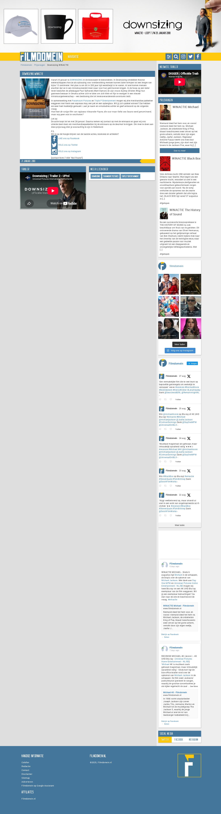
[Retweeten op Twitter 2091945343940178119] (166, 461)
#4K (180, 449)
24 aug (182, 438)
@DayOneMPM (189, 422)
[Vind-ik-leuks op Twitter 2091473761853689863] (172, 486)
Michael (178, 574)
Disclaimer (27, 774)
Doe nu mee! (180, 150)
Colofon (25, 762)
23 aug (182, 470)
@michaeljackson (167, 419)
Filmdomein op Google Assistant (38, 785)
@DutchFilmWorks (168, 481)
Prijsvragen (39, 65)
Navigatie (73, 56)
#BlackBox (168, 476)
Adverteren (27, 781)
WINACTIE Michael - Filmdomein (178, 605)
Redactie (26, 766)
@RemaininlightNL (190, 392)
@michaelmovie (170, 414)
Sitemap (26, 777)
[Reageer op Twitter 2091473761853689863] (160, 486)
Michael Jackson (169, 580)
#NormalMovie (192, 387)
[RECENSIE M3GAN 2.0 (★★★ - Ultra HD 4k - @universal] (191, 328)
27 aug (182, 376)
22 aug (182, 494)
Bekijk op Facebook (170, 634)
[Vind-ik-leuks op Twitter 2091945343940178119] (172, 461)
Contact (25, 770)
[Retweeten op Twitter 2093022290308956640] (166, 399)
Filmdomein (26, 65)
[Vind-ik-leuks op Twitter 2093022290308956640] (172, 399)
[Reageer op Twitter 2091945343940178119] (160, 461)
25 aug (182, 408)
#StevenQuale (165, 479)
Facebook (179, 739)
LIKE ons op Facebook (68, 138)
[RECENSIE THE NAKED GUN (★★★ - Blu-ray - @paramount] (168, 284)
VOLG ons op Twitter (68, 144)
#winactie (171, 416)
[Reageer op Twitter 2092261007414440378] (160, 429)
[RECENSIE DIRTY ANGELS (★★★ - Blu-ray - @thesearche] (168, 328)
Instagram (193, 739)
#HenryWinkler (180, 390)
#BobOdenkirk (165, 390)
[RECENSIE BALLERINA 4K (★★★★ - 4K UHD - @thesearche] (191, 284)
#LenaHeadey (193, 390)
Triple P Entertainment (105, 100)
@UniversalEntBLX (168, 425)
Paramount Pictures (81, 100)
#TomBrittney (179, 479)
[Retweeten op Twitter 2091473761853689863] (166, 486)
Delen (166, 637)
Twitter (165, 739)
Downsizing (96, 176)
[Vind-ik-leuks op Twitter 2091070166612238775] (172, 515)
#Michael (181, 416)
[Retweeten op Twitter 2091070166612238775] (166, 515)
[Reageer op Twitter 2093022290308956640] (160, 399)
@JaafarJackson (184, 419)
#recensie (179, 387)
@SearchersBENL (173, 392)
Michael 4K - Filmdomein (175, 692)
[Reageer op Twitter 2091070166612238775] (160, 515)
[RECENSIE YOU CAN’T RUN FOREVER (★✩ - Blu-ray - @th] (191, 306)
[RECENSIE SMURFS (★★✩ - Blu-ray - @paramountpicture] (168, 306)
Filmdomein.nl (29, 798)
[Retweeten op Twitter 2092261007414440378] (166, 429)
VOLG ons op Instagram (69, 151)
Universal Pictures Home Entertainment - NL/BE (179, 584)
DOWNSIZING (76, 79)
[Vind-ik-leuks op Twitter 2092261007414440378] (172, 429)
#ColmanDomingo (167, 422)
